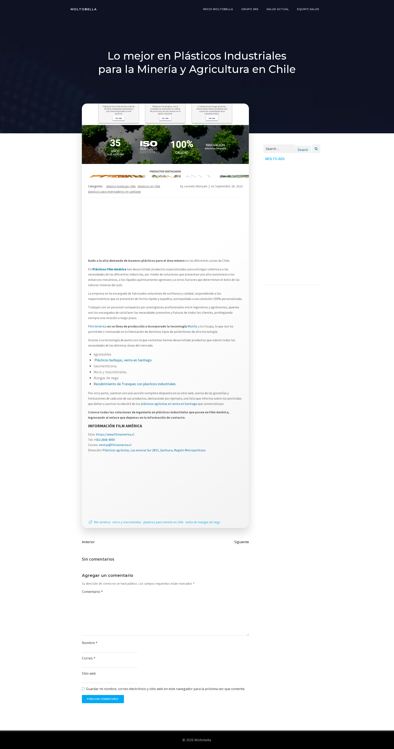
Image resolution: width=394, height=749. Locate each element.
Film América (97, 326)
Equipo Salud (308, 9)
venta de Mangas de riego (203, 522)
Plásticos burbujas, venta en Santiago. (123, 360)
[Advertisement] (165, 229)
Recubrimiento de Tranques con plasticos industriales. (135, 383)
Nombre (89, 643)
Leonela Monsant (195, 186)
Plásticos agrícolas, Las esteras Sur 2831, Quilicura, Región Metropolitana (153, 450)
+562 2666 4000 (104, 440)
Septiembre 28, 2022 (229, 186)
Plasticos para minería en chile (163, 522)
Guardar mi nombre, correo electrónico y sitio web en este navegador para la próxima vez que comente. (165, 689)
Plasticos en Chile (149, 186)
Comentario (92, 591)
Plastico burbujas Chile (121, 186)
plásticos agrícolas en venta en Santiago (169, 404)
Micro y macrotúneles (126, 522)
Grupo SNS (249, 9)
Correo (88, 658)
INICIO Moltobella (218, 9)
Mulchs (193, 326)
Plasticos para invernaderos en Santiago (114, 192)
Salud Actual (278, 9)
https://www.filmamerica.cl (115, 434)
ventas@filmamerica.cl (115, 445)
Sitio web (89, 673)
